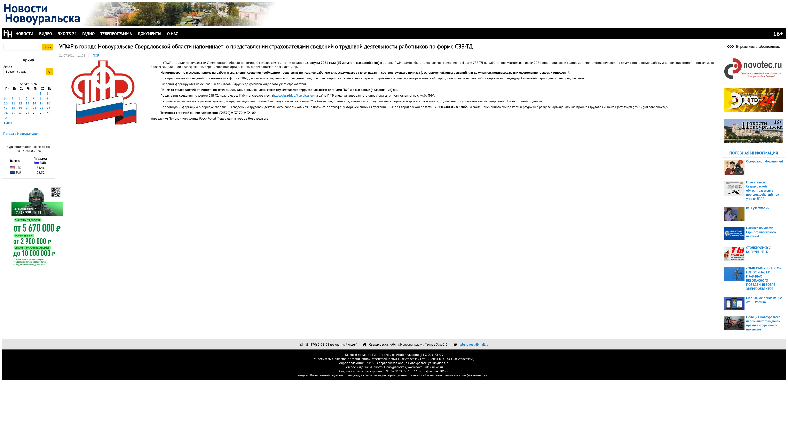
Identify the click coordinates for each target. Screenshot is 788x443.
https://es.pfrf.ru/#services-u (293, 95)
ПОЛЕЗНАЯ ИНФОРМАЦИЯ (753, 153)
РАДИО (88, 33)
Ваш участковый (758, 208)
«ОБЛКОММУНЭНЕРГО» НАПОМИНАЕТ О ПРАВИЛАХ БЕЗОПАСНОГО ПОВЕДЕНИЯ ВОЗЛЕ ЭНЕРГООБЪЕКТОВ (763, 278)
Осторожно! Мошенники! (764, 161)
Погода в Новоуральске (20, 133)
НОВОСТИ (24, 33)
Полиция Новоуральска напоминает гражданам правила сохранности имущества (763, 323)
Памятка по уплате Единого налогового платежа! (761, 232)
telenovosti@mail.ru (473, 344)
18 (13, 108)
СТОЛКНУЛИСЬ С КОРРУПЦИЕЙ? (758, 249)
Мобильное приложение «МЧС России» (764, 300)
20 (27, 108)
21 (34, 108)
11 (13, 103)
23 (48, 108)
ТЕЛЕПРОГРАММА (116, 33)
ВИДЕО (45, 33)
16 (48, 103)
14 (34, 103)
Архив (7, 66)
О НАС (172, 33)
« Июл (7, 123)
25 (13, 113)
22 (41, 108)
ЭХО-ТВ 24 (67, 33)
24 (6, 113)
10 (6, 103)
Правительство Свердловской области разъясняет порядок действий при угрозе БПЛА (762, 190)
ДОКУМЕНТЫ (149, 33)
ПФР (96, 55)
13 (27, 103)
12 (20, 103)
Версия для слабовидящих (757, 46)
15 (41, 103)
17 (6, 108)
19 (20, 108)
